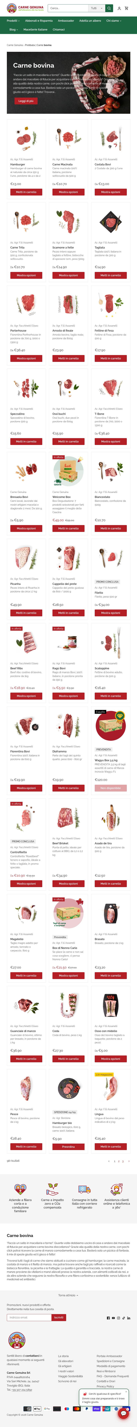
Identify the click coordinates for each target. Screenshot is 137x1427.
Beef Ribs (26, 670)
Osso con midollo (109, 1034)
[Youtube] (113, 1318)
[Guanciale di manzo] (26, 1005)
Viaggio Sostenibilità (70, 1376)
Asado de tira (109, 845)
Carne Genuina (35, 1414)
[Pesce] (26, 1089)
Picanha (25, 585)
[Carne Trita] (26, 222)
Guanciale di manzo (26, 1034)
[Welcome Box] (68, 471)
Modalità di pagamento (111, 1366)
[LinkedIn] (128, 1318)
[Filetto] (111, 558)
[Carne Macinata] (68, 139)
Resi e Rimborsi (106, 1371)
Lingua (109, 1115)
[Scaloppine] (111, 643)
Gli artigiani (64, 1366)
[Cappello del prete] (68, 558)
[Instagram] (118, 1318)
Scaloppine (108, 670)
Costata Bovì (108, 164)
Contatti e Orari (106, 1381)
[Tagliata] (111, 222)
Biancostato (110, 498)
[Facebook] (108, 1318)
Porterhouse (25, 334)
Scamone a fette (68, 251)
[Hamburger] (26, 139)
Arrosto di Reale (68, 332)
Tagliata (108, 249)
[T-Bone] (111, 388)
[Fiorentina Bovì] (26, 726)
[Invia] (109, 8)
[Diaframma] (68, 726)
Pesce (25, 1115)
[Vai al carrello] (127, 8)
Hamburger (26, 167)
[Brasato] (111, 913)
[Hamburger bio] (68, 1089)
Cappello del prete (68, 585)
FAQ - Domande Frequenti (113, 1376)
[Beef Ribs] (26, 643)
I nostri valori (66, 1371)
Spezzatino (22, 415)
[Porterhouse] (26, 305)
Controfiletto (25, 854)
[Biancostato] (111, 471)
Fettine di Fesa (110, 332)
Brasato (109, 939)
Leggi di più (26, 101)
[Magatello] (26, 913)
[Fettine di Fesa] (111, 305)
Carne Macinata (64, 167)
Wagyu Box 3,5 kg (110, 760)
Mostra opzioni (68, 192)
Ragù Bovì (67, 671)
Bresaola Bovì (26, 500)
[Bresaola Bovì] (26, 471)
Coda (67, 1031)
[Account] (119, 8)
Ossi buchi (65, 415)
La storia (63, 1356)
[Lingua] (111, 1089)
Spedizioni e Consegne (111, 1361)
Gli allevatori (65, 1361)
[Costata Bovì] (111, 139)
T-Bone (108, 417)
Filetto (106, 589)
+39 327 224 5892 (22, 1389)
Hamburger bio (66, 1121)
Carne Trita (23, 251)
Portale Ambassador (109, 1356)
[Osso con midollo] (111, 1005)
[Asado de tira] (111, 818)
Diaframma (67, 753)
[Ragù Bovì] (68, 643)
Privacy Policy (105, 1386)
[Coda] (68, 1005)
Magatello (24, 942)
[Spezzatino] (26, 388)
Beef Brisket (67, 846)
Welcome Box (68, 502)
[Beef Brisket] (68, 818)
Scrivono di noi (67, 1381)
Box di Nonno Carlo (67, 948)
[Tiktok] (123, 1318)
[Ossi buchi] (68, 388)
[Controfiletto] (26, 818)
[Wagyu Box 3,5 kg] (111, 726)
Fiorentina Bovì (25, 753)
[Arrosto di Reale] (68, 305)
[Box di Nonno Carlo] (68, 913)
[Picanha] (26, 558)
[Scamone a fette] (68, 222)
